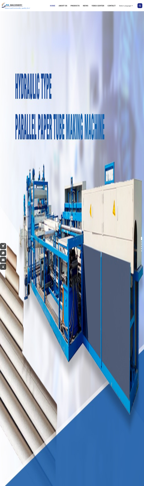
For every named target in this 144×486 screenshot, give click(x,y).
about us (63, 5)
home (52, 5)
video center (98, 5)
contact (112, 5)
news (85, 5)
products (75, 5)
